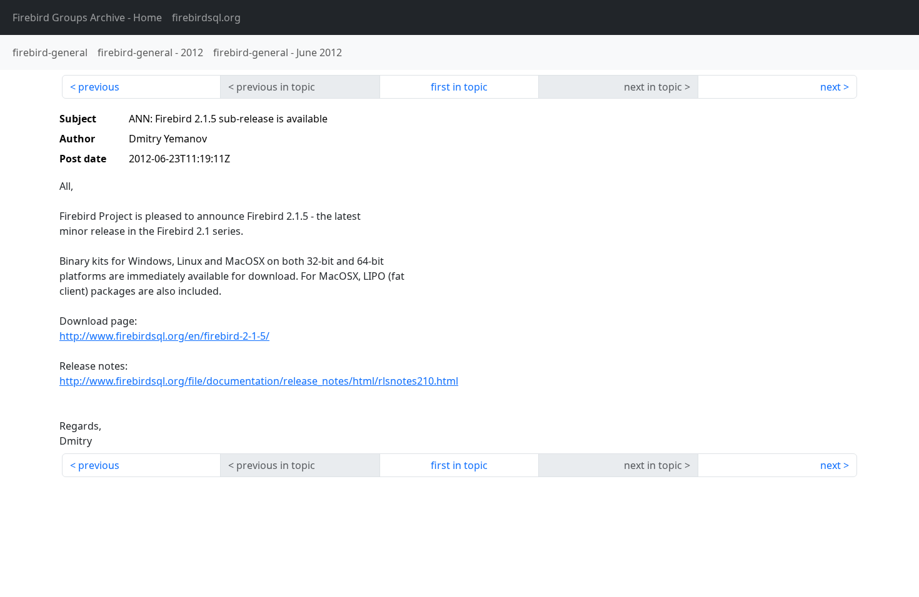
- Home (87, 17)
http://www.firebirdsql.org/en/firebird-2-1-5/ (164, 336)
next (830, 87)
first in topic (459, 87)
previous (98, 87)
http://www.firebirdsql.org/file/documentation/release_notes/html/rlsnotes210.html (258, 381)
